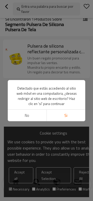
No (27, 115)
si (65, 115)
